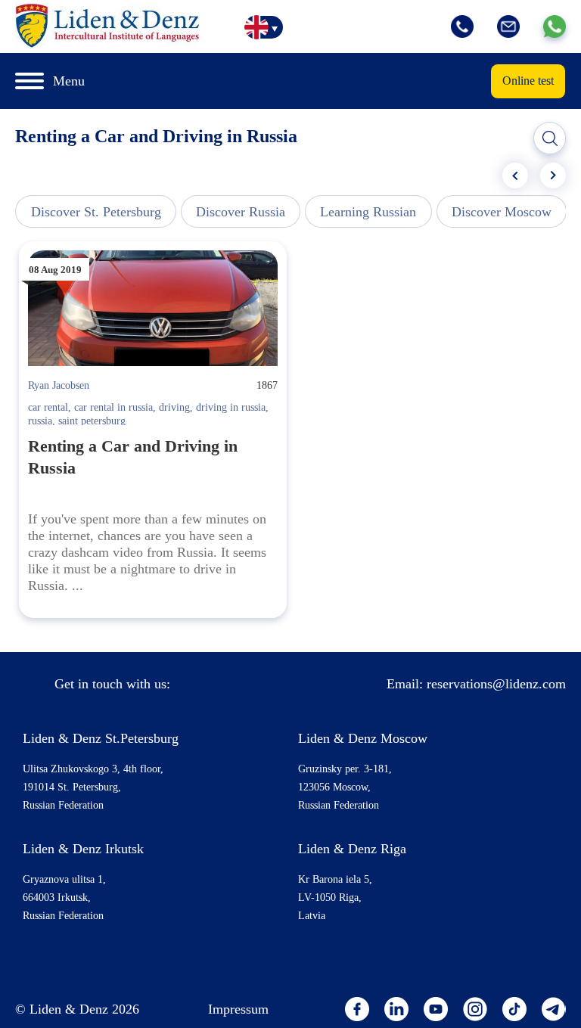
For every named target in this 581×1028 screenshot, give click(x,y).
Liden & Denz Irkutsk (83, 848)
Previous (515, 175)
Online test (528, 80)
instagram (475, 1009)
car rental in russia (113, 407)
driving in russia (231, 407)
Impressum (238, 1009)
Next (553, 175)
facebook (357, 1009)
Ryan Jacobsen (58, 385)
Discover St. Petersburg (96, 211)
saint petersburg (92, 421)
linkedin (396, 1009)
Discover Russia (240, 211)
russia (40, 421)
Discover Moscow (501, 211)
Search (550, 138)
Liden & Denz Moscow (362, 738)
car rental (48, 407)
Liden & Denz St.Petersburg (101, 738)
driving (174, 407)
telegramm (554, 1009)
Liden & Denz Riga (352, 848)
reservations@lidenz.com (496, 683)
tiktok (514, 1009)
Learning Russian (368, 211)
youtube (436, 1009)
